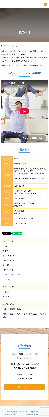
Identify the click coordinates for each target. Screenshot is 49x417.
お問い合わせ (8, 270)
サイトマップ (8, 279)
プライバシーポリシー (11, 274)
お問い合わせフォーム (24, 387)
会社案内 (6, 251)
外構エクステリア (10, 260)
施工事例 (6, 296)
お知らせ (6, 292)
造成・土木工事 (9, 256)
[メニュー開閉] (45, 4)
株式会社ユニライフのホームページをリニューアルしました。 (24, 315)
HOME (3, 46)
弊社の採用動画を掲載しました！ (16, 309)
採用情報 (6, 265)
